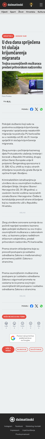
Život (21, 12)
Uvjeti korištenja (28, 430)
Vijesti (4, 12)
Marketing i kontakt (33, 426)
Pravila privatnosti (22, 434)
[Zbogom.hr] (31, 4)
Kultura (41, 12)
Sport (13, 12)
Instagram (8, 426)
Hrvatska (30, 12)
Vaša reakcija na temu (14, 317)
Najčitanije (36, 349)
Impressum (14, 430)
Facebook (19, 426)
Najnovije (21, 349)
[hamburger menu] (41, 4)
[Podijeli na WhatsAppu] (41, 109)
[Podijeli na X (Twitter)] (36, 109)
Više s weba (8, 349)
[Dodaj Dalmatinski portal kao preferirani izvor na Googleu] (22, 338)
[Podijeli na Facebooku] (31, 109)
